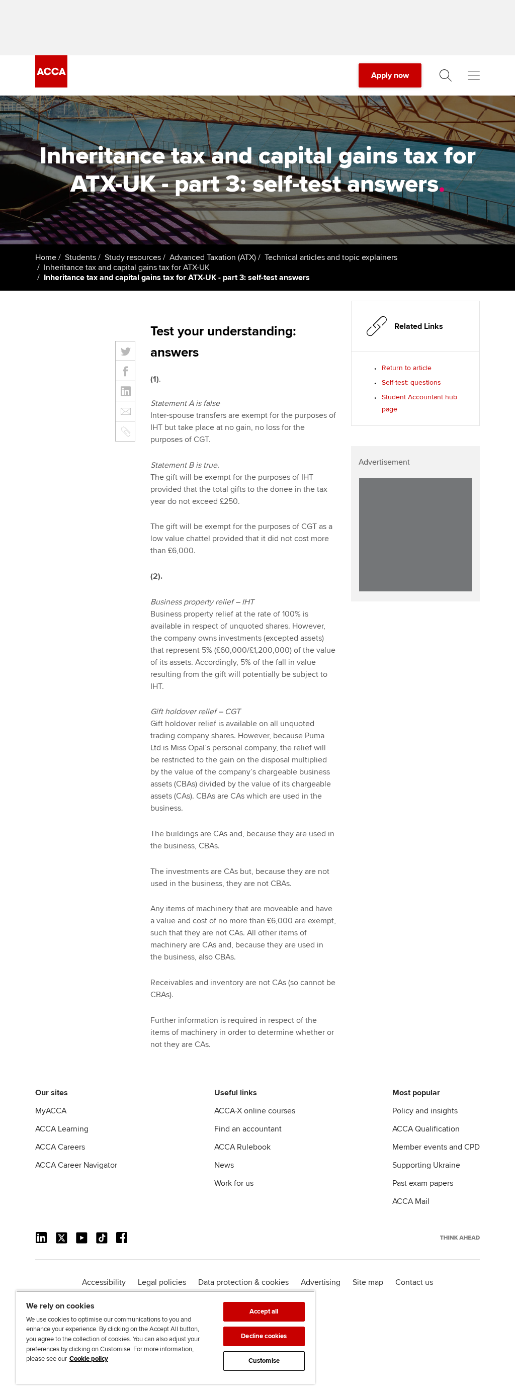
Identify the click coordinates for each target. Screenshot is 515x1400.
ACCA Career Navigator (76, 1165)
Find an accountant (248, 1129)
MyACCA (50, 1111)
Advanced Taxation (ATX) (212, 257)
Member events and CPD (436, 1147)
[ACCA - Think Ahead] (51, 85)
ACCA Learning (62, 1129)
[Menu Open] (474, 75)
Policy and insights (425, 1111)
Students (80, 257)
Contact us (414, 1282)
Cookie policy (88, 1359)
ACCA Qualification (426, 1129)
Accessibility (104, 1282)
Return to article (407, 368)
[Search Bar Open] (446, 75)
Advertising (320, 1282)
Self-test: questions (411, 382)
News (224, 1165)
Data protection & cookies (243, 1282)
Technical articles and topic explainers (331, 257)
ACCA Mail (411, 1201)
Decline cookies (264, 1336)
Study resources (133, 257)
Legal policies (162, 1282)
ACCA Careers (60, 1147)
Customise (264, 1361)
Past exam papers (422, 1183)
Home (45, 257)
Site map (368, 1282)
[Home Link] (460, 1238)
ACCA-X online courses (254, 1111)
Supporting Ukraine (426, 1165)
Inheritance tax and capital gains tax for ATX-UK (127, 267)
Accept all (263, 1311)
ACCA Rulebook (242, 1147)
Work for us (233, 1183)
